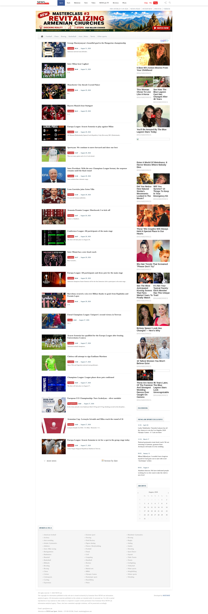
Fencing (88, 537)
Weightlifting (132, 571)
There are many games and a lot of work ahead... (81, 156)
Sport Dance (132, 552)
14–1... (69, 323)
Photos (157, 9)
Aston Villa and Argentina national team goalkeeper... (83, 365)
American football (50, 535)
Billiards (47, 563)
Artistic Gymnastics (50, 543)
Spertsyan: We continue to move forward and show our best (92, 147)
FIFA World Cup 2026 (119, 9)
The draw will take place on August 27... (79, 386)
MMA (88, 571)
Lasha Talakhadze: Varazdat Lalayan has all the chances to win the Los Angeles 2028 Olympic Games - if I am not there (152, 430)
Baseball (47, 557)
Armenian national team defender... (77, 51)
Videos (167, 9)
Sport (61, 3)
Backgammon (48, 552)
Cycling (46, 580)
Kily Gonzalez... (72, 260)
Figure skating (90, 543)
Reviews (116, 3)
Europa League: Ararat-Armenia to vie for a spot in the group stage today (98, 440)
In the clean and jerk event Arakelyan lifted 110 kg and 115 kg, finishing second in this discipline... (96, 407)
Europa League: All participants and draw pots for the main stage (95, 273)
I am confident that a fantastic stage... (78, 179)
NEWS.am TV (104, 3)
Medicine (77, 3)
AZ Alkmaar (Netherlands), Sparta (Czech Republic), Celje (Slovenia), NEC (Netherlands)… (94, 135)
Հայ (146, 3)
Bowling (47, 566)
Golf (87, 554)
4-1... (68, 93)
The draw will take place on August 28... (79, 239)
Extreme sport (90, 535)
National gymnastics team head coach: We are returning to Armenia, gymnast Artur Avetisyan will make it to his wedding (153, 444)
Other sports (102, 36)
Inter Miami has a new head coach (81, 252)
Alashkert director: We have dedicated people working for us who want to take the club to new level (153, 473)
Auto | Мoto (83, 36)
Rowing (130, 537)
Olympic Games (91, 574)
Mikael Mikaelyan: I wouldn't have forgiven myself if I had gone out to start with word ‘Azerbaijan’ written (153, 458)
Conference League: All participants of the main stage (90, 231)
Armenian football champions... (76, 346)
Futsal (88, 552)
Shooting (131, 549)
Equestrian (47, 582)
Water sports (132, 568)
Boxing (63, 36)
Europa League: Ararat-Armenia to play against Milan (90, 126)
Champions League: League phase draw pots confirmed (90, 377)
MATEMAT (166, 595)
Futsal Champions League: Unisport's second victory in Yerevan (94, 315)
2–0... (69, 304)
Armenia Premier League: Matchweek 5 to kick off (88, 210)
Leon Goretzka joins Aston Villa (80, 189)
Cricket (46, 574)
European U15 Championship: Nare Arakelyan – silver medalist (94, 398)
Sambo (130, 546)
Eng (155, 3)
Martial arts (89, 568)
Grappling (89, 557)
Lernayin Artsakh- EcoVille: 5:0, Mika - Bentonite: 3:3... (83, 428)
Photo (124, 3)
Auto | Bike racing (50, 549)
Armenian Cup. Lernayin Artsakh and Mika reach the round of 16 (95, 419)
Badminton (47, 554)
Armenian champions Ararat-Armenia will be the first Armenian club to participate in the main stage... (96, 281)
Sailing (130, 543)
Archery (46, 537)
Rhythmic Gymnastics (135, 535)
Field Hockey (90, 540)
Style (68, 3)
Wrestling (131, 577)
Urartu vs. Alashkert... (73, 219)
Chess (56, 36)
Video (93, 3)
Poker (88, 582)
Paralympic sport (91, 577)
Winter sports (132, 574)
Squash (130, 554)
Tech (86, 3)
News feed (135, 9)
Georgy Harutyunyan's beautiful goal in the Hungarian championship (96, 43)
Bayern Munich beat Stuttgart (80, 106)
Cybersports (48, 577)
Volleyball (131, 566)
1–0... (69, 72)
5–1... (69, 114)
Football (49, 36)
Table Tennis (132, 557)
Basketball (72, 36)
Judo (87, 566)
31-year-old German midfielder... (76, 198)
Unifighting (132, 563)
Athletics (47, 546)
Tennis (92, 36)
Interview (147, 9)
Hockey (88, 563)
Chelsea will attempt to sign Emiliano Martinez (87, 356)
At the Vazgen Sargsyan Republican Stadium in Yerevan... (84, 448)
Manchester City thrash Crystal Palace (83, 85)
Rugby (130, 540)
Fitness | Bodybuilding (93, 546)
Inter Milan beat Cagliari (78, 64)
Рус (151, 3)
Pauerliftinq (90, 580)
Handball (89, 560)
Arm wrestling (48, 540)
